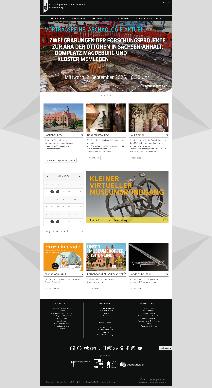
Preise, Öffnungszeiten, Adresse (61, 160)
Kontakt (62, 328)
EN (169, 2)
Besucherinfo (58, 18)
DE (164, 2)
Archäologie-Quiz (55, 273)
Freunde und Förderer (148, 18)
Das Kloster (123, 18)
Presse (105, 315)
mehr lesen (94, 157)
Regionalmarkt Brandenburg (149, 321)
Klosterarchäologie (105, 329)
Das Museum (78, 18)
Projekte (105, 313)
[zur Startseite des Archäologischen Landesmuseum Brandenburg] (64, 11)
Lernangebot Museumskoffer (105, 273)
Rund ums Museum (61, 323)
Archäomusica (149, 313)
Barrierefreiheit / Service (61, 313)
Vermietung (61, 321)
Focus (149, 323)
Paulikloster (137, 134)
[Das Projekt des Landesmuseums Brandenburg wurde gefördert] (98, 364)
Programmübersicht (57, 230)
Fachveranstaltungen (149, 326)
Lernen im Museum (105, 310)
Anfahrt (62, 310)
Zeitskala (105, 332)
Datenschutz (61, 382)
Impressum (50, 382)
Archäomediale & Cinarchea (149, 315)
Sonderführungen (140, 273)
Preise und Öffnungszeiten (61, 308)
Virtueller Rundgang (105, 334)
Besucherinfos (54, 134)
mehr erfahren (52, 288)
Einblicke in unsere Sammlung (108, 220)
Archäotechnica (149, 310)
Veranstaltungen (101, 18)
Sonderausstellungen (105, 308)
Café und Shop (61, 318)
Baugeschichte (105, 327)
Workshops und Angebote (61, 315)
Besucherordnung (61, 326)
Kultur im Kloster (149, 318)
